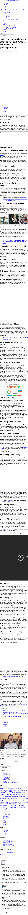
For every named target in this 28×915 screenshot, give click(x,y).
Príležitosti (5, 30)
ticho (20, 803)
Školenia (8, 16)
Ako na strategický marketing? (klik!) (12, 716)
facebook (24, 790)
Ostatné (10, 51)
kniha (15, 792)
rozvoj (3, 802)
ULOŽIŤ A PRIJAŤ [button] (6, 908)
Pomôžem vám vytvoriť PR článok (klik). (13, 676)
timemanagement (3, 805)
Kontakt (5, 31)
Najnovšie (5, 777)
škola (16, 807)
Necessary (5, 888)
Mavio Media (10, 852)
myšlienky (16, 796)
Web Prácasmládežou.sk (8, 845)
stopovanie (16, 802)
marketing (12, 794)
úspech (10, 807)
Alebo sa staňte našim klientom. (7, 705)
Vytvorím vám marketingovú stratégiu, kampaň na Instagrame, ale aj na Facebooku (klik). (15, 199)
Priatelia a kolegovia (11, 28)
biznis (3, 788)
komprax (24, 792)
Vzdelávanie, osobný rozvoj (9, 782)
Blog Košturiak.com (8, 841)
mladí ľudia (21, 794)
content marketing (5, 790)
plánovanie (11, 800)
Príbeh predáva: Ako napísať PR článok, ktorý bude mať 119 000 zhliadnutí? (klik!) (15, 711)
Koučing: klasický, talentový (12, 19)
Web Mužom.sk (6, 840)
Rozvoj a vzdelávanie (11, 27)
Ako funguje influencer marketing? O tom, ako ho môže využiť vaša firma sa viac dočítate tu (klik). (15, 242)
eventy (18, 790)
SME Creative (23, 329)
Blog (4, 20)
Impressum (2, 854)
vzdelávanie (13, 805)
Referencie (5, 24)
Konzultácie (9, 17)
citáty (23, 788)
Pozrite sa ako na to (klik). (9, 501)
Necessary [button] (3, 886)
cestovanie (12, 788)
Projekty (5, 23)
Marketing (8, 15)
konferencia (3, 794)
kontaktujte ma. (24, 704)
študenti (10, 809)
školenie (25, 807)
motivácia (5, 796)
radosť (22, 800)
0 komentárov (16, 51)
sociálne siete (9, 802)
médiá (24, 796)
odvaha (20, 798)
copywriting (13, 790)
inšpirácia (6, 792)
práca (17, 800)
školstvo (4, 809)
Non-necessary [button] (5, 897)
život (15, 809)
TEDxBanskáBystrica (14, 803)
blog (7, 788)
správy (15, 683)
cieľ (20, 788)
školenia (21, 807)
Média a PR (6, 775)
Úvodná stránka (6, 12)
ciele (17, 788)
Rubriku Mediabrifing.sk (9, 842)
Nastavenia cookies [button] (4, 857)
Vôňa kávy (5, 781)
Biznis (4, 773)
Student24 (21, 802)
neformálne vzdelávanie (9, 798)
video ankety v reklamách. (6, 529)
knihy (19, 792)
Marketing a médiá (10, 25)
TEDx (6, 803)
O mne (4, 21)
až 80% (2, 155)
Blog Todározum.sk (7, 844)
